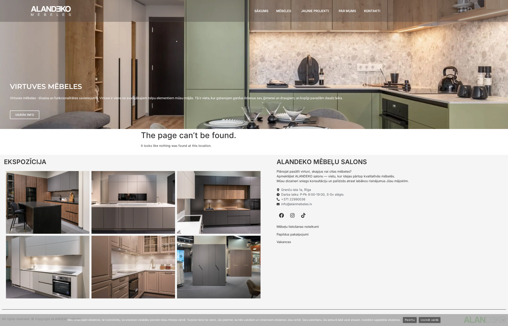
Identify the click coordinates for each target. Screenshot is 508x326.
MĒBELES (283, 11)
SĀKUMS (261, 11)
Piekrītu (410, 319)
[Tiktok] (303, 215)
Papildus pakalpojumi (293, 234)
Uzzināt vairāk (430, 319)
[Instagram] (292, 215)
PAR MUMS (347, 11)
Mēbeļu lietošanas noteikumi (298, 227)
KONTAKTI (372, 11)
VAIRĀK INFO (24, 115)
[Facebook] (282, 215)
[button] (250, 126)
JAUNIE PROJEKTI (315, 11)
